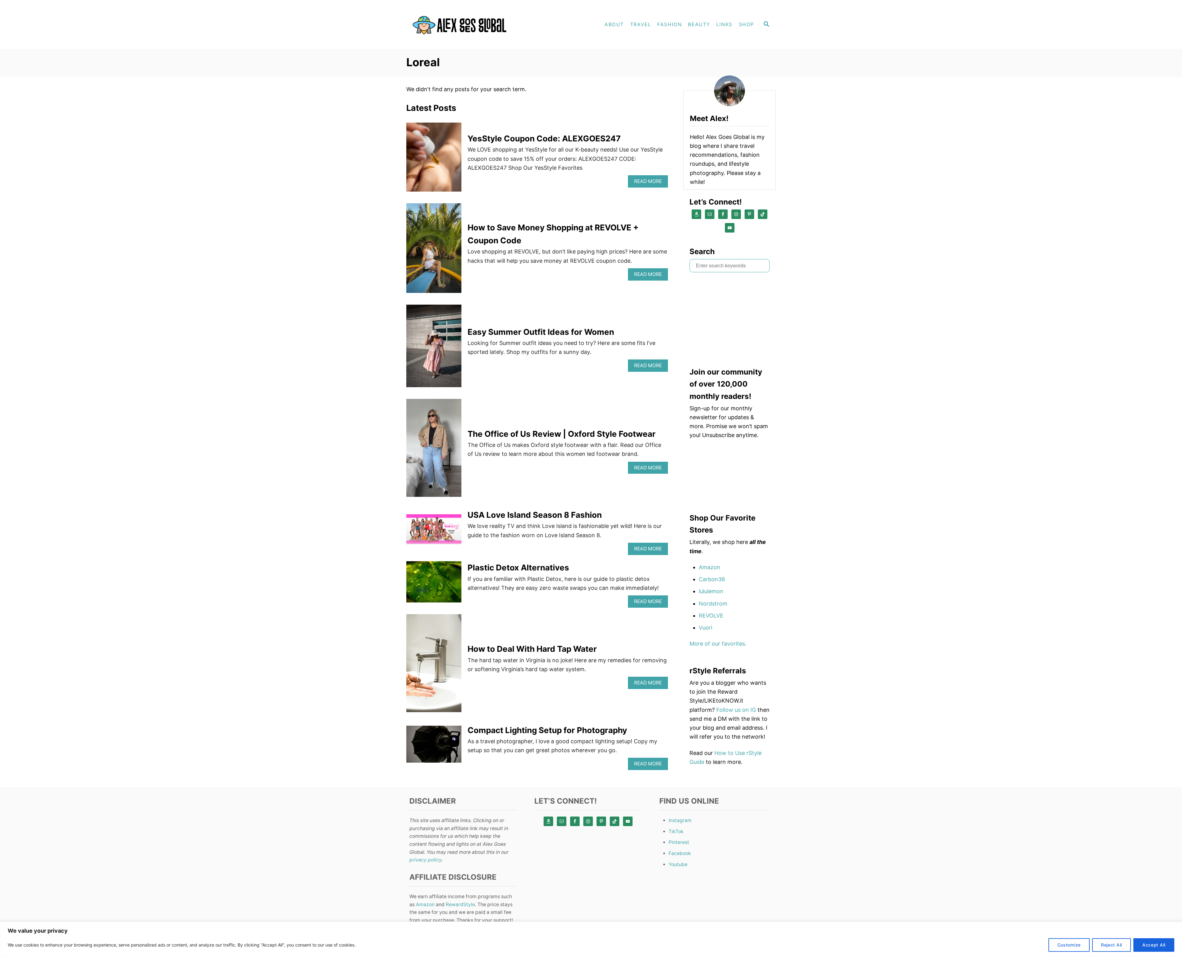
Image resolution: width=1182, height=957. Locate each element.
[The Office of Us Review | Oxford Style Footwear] (433, 450)
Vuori (705, 627)
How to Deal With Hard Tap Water (532, 649)
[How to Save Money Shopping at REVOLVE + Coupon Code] (433, 250)
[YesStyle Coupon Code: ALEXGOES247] (433, 160)
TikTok (676, 831)
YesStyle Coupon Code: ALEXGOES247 (544, 138)
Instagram (680, 820)
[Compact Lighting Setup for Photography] (433, 747)
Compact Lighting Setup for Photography (547, 730)
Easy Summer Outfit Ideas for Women (541, 332)
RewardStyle (460, 904)
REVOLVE (711, 615)
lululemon (711, 591)
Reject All (1111, 944)
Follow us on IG (736, 710)
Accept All (1153, 944)
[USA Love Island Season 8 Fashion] (433, 531)
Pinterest (679, 842)
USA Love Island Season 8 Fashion (535, 515)
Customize (1069, 944)
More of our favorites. (718, 643)
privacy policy (425, 860)
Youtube (678, 864)
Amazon (709, 567)
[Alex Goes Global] (461, 24)
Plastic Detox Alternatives (518, 567)
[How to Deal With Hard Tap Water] (433, 666)
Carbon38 (712, 579)
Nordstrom (713, 603)
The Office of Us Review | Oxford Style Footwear (562, 434)
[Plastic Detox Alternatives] (433, 584)
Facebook (680, 853)
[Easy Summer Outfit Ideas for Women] (433, 349)
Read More (649, 183)
